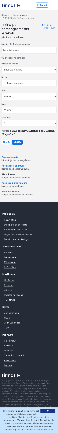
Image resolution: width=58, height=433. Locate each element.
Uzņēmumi (9, 280)
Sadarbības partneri (14, 355)
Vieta (4, 90)
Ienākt (43, 5)
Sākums (5, 15)
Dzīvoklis (5, 117)
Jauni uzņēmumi (12, 322)
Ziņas (6, 327)
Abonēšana (9, 252)
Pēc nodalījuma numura (14, 183)
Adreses (8, 290)
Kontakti (8, 365)
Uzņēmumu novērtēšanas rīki (18, 234)
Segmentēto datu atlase (16, 229)
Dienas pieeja (11, 257)
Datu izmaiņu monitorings (16, 239)
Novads (5, 77)
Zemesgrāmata (20, 15)
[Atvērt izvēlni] (54, 5)
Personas (8, 285)
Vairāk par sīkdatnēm (44, 429)
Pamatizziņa (10, 220)
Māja (3, 104)
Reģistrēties (10, 267)
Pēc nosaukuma (10, 191)
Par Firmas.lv (10, 340)
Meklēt (17, 142)
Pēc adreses (8, 174)
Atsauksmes (10, 360)
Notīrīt (6, 142)
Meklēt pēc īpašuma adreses (15, 44)
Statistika (8, 345)
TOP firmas (9, 300)
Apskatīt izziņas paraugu (48, 26)
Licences (8, 350)
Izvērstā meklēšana (13, 295)
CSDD (7, 318)
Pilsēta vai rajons (9, 63)
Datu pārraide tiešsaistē (15, 224)
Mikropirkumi (10, 262)
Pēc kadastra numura (13, 165)
